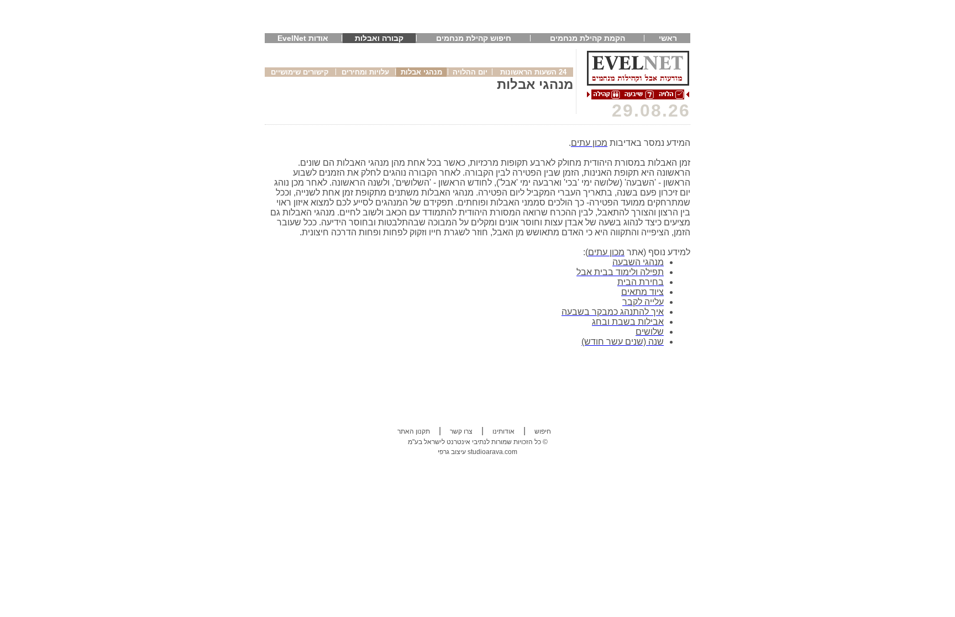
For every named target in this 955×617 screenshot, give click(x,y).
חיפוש (542, 431)
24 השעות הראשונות (533, 72)
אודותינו (503, 431)
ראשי (668, 38)
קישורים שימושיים (300, 72)
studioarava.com (492, 452)
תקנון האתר (413, 431)
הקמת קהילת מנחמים (587, 38)
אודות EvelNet (302, 38)
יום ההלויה (470, 72)
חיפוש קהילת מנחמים (473, 38)
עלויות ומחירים (365, 72)
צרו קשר (461, 431)
